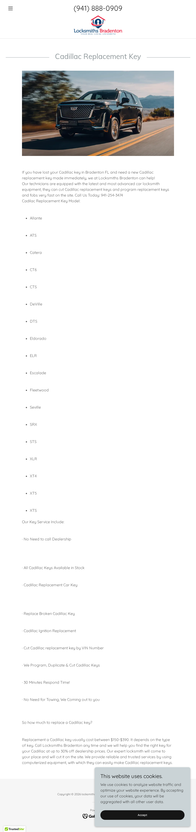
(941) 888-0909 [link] (98, 8)
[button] (19, 8)
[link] (98, 25)
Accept (142, 815)
